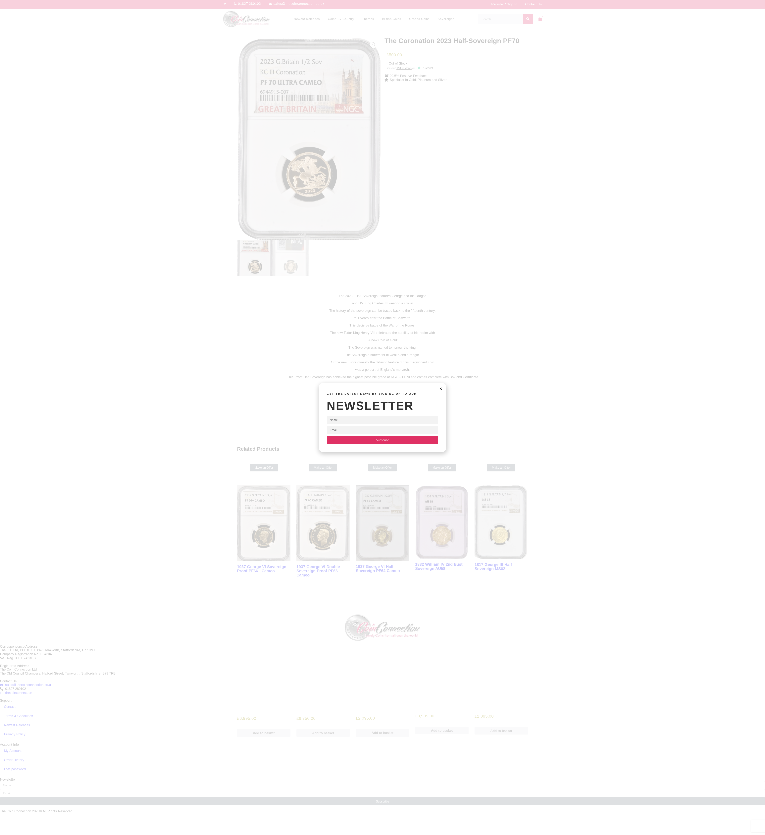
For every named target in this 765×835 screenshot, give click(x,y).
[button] (440, 388)
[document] (382, 417)
